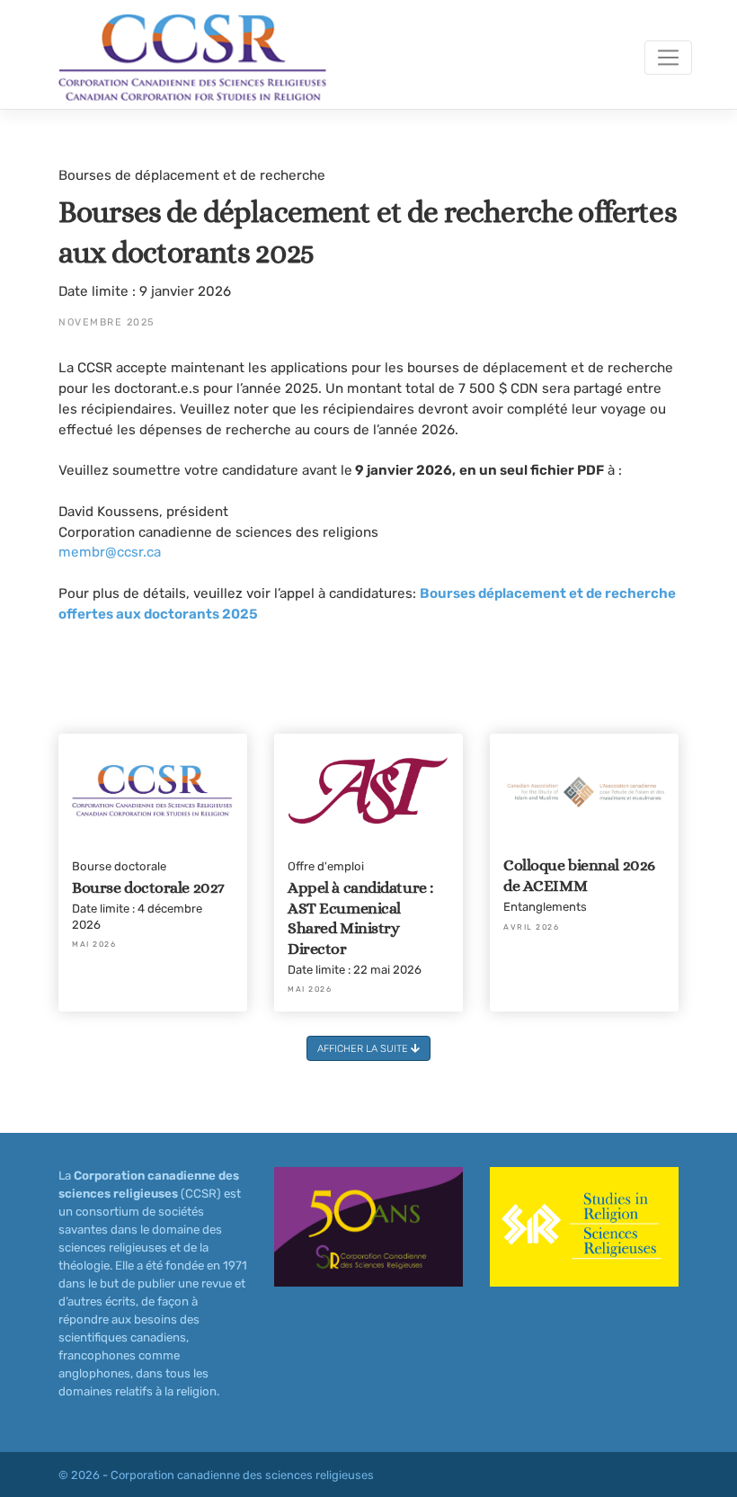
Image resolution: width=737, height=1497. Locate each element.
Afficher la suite (364, 1049)
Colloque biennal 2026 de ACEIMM (579, 875)
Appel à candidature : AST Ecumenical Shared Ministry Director (360, 918)
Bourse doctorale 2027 (148, 887)
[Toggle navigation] (668, 57)
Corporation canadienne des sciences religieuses (242, 1475)
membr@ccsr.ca (109, 552)
